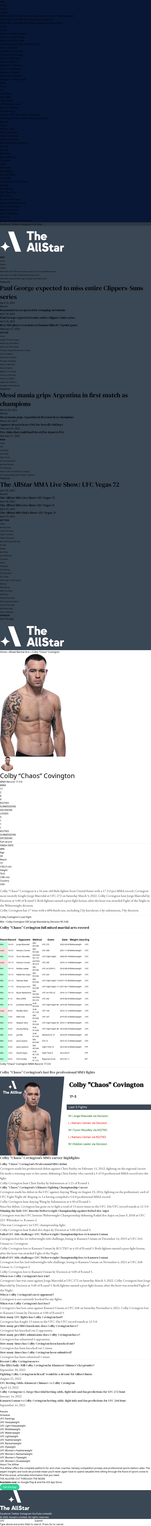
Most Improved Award (12, 203)
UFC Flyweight (8, 1447)
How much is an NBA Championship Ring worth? (27, 19)
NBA (2, 1)
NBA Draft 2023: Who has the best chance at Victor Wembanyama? (37, 15)
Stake (3, 164)
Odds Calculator (9, 132)
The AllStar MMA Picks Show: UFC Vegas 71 (28, 513)
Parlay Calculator (9, 139)
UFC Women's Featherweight (16, 1450)
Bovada (4, 146)
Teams (3, 8)
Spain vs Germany (10, 58)
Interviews (6, 93)
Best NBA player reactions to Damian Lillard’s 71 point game (39, 325)
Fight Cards (6, 100)
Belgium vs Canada (10, 65)
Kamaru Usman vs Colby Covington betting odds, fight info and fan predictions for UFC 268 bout (63, 1401)
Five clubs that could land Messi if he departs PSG (32, 432)
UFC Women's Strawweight (15, 1461)
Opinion (4, 217)
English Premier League (13, 33)
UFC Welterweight (10, 1432)
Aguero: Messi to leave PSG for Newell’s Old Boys (31, 425)
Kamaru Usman (23, 950)
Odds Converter (9, 135)
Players (4, 12)
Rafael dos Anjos (23, 974)
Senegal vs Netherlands (13, 79)
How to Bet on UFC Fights (14, 181)
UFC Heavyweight (9, 1422)
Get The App (7, 618)
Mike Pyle (20, 1016)
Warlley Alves (22, 1010)
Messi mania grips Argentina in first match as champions (64, 399)
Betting (4, 121)
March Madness (9, 213)
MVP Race (5, 195)
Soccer (4, 26)
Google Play (27, 1482)
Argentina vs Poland (11, 51)
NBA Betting (6, 188)
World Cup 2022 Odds (12, 40)
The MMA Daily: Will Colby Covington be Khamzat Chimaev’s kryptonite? (47, 1365)
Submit (39, 1520)
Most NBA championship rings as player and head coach (31, 23)
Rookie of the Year (10, 199)
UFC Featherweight (10, 1439)
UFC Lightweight (9, 1436)
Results (4, 1411)
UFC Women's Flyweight (13, 1457)
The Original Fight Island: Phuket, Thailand (23, 118)
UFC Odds (5, 97)
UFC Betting (6, 171)
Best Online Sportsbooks (14, 143)
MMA (3, 83)
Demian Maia (22, 980)
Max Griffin (21, 998)
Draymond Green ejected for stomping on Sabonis (32, 310)
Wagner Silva (22, 1022)
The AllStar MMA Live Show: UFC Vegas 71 (27, 505)
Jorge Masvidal (36, 896)
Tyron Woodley (23, 956)
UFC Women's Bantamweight (16, 1454)
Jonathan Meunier (24, 1004)
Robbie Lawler (22, 968)
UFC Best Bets (7, 174)
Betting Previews (9, 107)
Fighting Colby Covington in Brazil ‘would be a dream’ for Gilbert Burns (46, 1374)
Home (3, 5)
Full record (6, 841)
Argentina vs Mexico (11, 75)
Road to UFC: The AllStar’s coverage (20, 114)
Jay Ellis (19, 1034)
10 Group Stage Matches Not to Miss (20, 44)
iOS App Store (54, 1482)
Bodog (3, 150)
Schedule (5, 1415)
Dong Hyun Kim (23, 986)
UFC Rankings (7, 111)
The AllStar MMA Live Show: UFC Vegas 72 (59, 484)
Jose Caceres (21, 1040)
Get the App (9, 1487)
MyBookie (5, 167)
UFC (2, 90)
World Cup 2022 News (12, 37)
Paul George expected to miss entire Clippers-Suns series (71, 292)
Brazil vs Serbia (8, 61)
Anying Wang (22, 1028)
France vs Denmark (11, 68)
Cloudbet (5, 160)
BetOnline (5, 153)
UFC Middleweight (10, 1429)
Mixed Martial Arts (19, 652)
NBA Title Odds (8, 192)
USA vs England (8, 47)
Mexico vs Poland (9, 72)
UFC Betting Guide (10, 104)
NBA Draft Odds (9, 210)
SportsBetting (7, 157)
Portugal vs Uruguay (11, 54)
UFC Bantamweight (10, 1443)
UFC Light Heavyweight (13, 1425)
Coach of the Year (10, 206)
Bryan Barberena (23, 992)
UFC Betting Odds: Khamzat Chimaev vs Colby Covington (37, 1383)
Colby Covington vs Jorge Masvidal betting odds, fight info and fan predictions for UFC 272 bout (62, 1392)
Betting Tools (7, 128)
